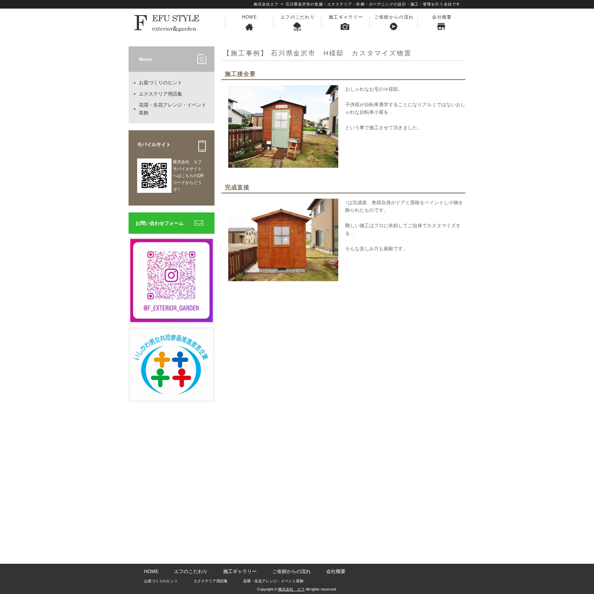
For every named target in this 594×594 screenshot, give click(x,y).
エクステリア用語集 (160, 94)
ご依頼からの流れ (394, 17)
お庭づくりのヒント (160, 82)
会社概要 (442, 17)
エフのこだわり (297, 17)
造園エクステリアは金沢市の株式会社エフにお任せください (177, 22)
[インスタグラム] (171, 318)
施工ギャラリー (346, 17)
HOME (249, 17)
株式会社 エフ (291, 589)
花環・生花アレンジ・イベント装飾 (172, 108)
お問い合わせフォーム (159, 223)
